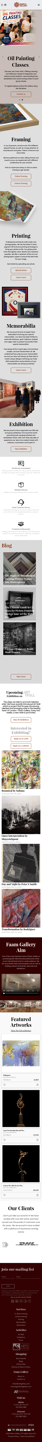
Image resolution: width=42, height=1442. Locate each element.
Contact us (21, 94)
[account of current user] (38, 4)
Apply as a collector (21, 746)
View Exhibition (21, 449)
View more (21, 677)
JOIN (8, 1286)
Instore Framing (21, 183)
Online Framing (21, 176)
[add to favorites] (4, 1085)
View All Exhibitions (21, 720)
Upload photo (21, 270)
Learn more (21, 277)
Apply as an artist (21, 739)
